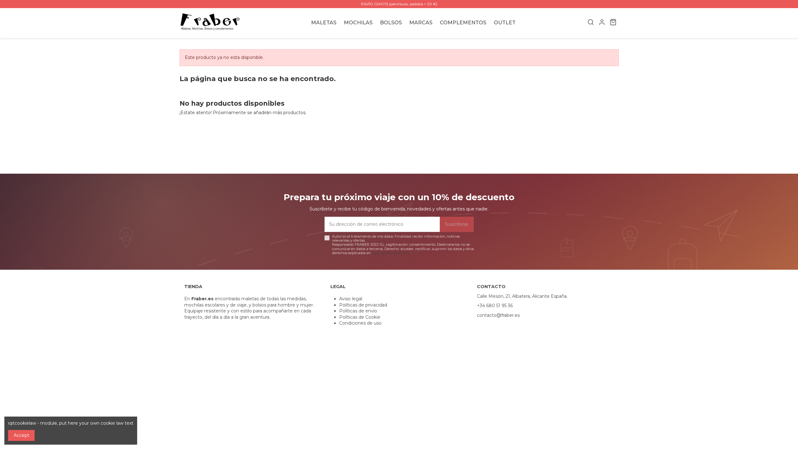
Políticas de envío (358, 311)
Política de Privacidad (390, 253)
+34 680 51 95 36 (495, 305)
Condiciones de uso (360, 323)
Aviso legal (350, 299)
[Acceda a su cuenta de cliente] (601, 23)
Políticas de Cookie (359, 317)
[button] (421, 23)
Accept (21, 435)
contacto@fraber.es (498, 315)
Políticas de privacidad (363, 305)
